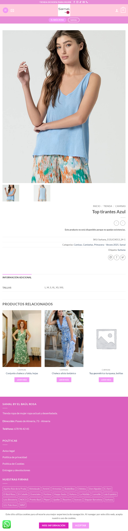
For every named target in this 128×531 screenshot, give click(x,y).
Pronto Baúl (35, 499)
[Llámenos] (87, 2)
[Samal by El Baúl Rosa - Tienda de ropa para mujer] (64, 10)
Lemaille (97, 494)
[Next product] (116, 223)
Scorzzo (78, 499)
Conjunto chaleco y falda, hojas (22, 373)
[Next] (125, 350)
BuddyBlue (69, 488)
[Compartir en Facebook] (117, 257)
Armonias (57, 488)
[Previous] (2, 350)
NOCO (23, 499)
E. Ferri (107, 488)
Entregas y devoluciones (16, 470)
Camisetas (88, 244)
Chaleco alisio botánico (64, 373)
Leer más (22, 380)
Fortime (47, 494)
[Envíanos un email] (84, 2)
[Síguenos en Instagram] (77, 2)
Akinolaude (34, 488)
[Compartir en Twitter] (123, 257)
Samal (123, 244)
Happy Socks (60, 494)
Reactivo (67, 499)
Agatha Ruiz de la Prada (15, 488)
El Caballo (23, 494)
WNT (22, 505)
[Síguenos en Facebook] (74, 2)
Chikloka (82, 488)
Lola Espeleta (110, 494)
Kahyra (73, 494)
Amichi (46, 488)
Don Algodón (95, 488)
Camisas (120, 206)
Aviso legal (8, 450)
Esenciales (36, 494)
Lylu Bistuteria (10, 499)
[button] (5, 10)
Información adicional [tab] (17, 277)
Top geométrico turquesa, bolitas (106, 373)
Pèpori (47, 499)
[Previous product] (122, 223)
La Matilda (85, 494)
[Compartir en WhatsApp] (111, 257)
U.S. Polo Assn (10, 505)
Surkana (122, 250)
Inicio (96, 206)
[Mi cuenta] (116, 10)
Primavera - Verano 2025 (106, 244)
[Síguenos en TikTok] (81, 2)
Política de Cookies (13, 463)
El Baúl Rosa (9, 494)
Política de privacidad (14, 457)
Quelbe (56, 499)
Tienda (108, 206)
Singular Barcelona (93, 499)
